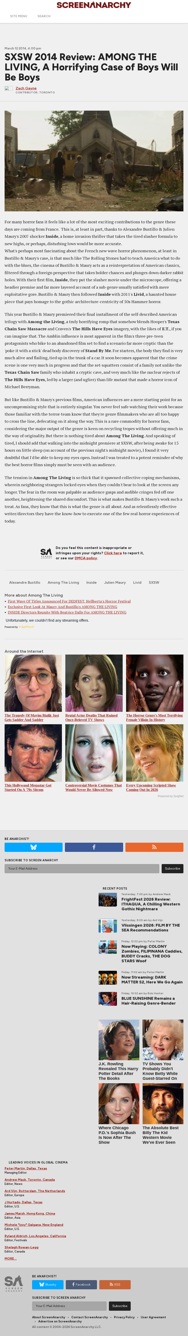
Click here (113, 553)
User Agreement (153, 1317)
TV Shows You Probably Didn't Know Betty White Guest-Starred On (160, 1071)
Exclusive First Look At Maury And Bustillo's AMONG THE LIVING (62, 606)
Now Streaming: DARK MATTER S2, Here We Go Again (152, 980)
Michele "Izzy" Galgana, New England (34, 1225)
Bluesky (50, 1285)
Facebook (83, 1285)
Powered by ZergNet (170, 796)
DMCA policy (86, 558)
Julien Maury (115, 582)
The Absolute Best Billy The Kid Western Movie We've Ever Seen (161, 1135)
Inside (91, 582)
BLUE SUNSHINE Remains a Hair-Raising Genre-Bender (149, 1001)
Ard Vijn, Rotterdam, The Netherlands (35, 1191)
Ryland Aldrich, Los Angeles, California (35, 1236)
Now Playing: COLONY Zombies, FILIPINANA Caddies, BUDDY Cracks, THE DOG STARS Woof (152, 953)
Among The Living (63, 582)
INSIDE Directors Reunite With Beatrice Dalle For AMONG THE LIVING (67, 612)
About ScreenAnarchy (48, 1317)
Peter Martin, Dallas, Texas (26, 1168)
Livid (137, 582)
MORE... (11, 1259)
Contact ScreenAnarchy (89, 1317)
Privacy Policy (124, 1317)
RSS (117, 1285)
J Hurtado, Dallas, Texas (23, 1202)
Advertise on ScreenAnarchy (60, 1321)
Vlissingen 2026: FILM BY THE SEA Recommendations (151, 928)
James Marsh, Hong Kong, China (30, 1213)
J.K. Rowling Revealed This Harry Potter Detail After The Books (118, 1071)
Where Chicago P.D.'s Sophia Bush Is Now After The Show (117, 1135)
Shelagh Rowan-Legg (22, 1247)
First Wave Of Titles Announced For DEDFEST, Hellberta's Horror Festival (69, 601)
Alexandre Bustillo (24, 582)
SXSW (154, 582)
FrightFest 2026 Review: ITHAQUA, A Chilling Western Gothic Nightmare (151, 904)
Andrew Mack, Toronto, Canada (30, 1180)
